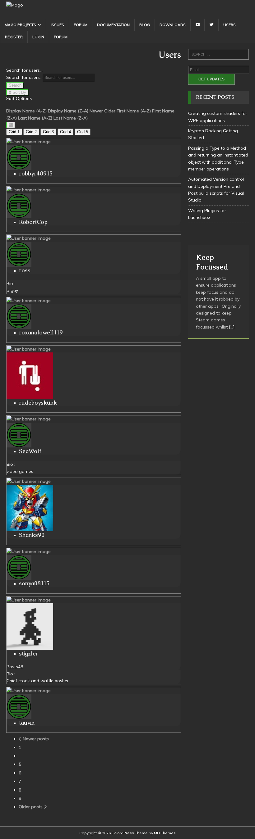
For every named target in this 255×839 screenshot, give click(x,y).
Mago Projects (20, 24)
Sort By (18, 92)
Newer (96, 111)
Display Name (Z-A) (68, 111)
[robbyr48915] (29, 141)
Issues (57, 24)
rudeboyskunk (38, 402)
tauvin (27, 722)
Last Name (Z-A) (70, 118)
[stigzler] (29, 600)
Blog (144, 24)
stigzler (28, 653)
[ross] (29, 238)
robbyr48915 (36, 173)
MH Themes (165, 833)
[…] (232, 327)
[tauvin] (29, 690)
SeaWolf (30, 451)
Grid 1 (14, 131)
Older (109, 111)
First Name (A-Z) (134, 111)
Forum (80, 24)
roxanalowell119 (41, 332)
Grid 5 (82, 131)
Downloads (173, 24)
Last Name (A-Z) (35, 118)
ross (24, 270)
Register (14, 36)
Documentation (113, 24)
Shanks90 (31, 534)
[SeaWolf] (29, 419)
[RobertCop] (29, 190)
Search (15, 85)
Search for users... (24, 70)
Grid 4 (65, 131)
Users (229, 24)
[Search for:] (218, 54)
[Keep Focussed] (218, 237)
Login (38, 36)
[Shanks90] (29, 481)
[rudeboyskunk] (29, 349)
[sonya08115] (29, 551)
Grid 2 (31, 131)
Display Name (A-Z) (26, 111)
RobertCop (33, 221)
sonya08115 (34, 583)
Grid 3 (48, 131)
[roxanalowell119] (29, 300)
